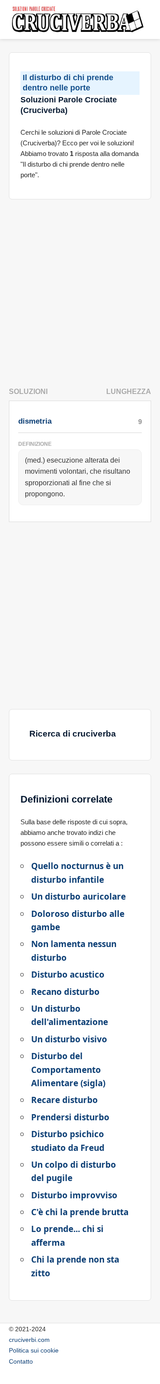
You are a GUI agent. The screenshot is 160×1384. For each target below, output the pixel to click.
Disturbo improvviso (74, 1195)
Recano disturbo (65, 992)
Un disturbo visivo (69, 1039)
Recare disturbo (64, 1100)
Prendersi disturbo (70, 1117)
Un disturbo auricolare (78, 896)
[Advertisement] (80, 290)
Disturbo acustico (67, 974)
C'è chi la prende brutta (79, 1212)
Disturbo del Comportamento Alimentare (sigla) (68, 1069)
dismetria (35, 421)
